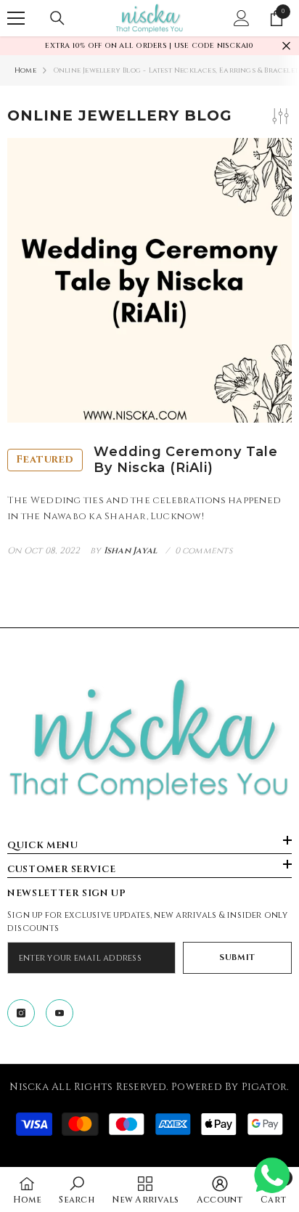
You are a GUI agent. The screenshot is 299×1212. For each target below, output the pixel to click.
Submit (237, 957)
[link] (76, 1189)
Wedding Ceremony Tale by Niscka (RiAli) (147, 460)
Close (286, 46)
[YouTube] (59, 1013)
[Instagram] (21, 1013)
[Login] (242, 18)
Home (25, 70)
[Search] (57, 18)
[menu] (16, 18)
